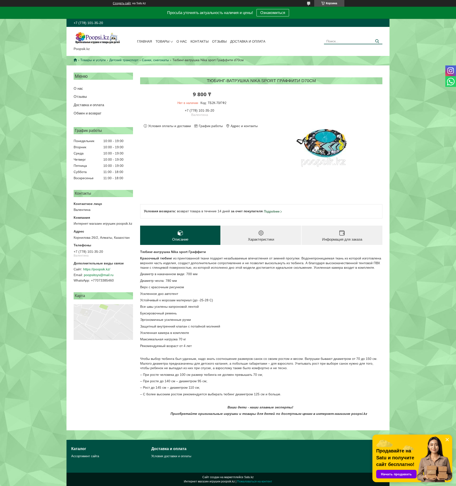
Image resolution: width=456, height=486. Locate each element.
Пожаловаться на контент (254, 481)
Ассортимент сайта (85, 456)
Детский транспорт (123, 60)
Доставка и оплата (247, 41)
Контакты (199, 41)
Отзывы (219, 41)
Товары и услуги (93, 60)
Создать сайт (122, 3)
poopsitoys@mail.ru (99, 275)
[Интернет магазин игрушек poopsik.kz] (97, 38)
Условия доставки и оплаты (171, 456)
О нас (181, 41)
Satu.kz (249, 477)
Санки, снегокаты (155, 60)
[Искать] (377, 41)
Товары (162, 41)
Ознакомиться (272, 13)
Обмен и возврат (87, 113)
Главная (144, 41)
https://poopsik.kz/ (96, 269)
